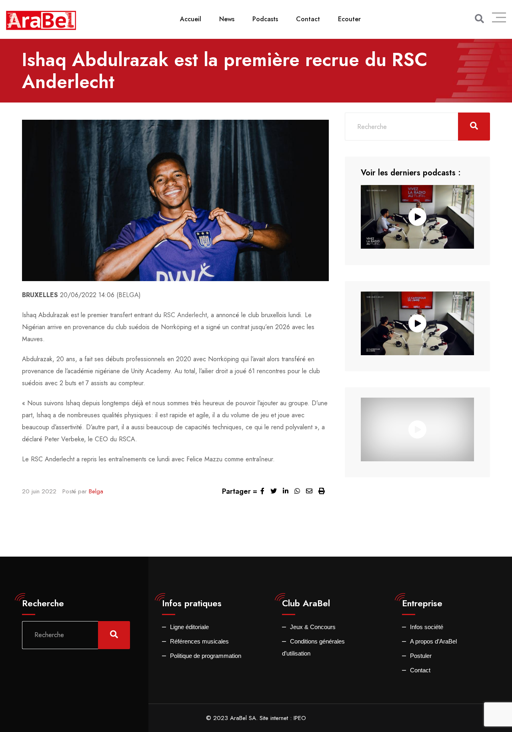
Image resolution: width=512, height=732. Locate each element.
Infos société (426, 626)
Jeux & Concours (313, 626)
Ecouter (349, 19)
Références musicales (199, 641)
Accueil (190, 19)
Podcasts (265, 19)
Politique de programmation (205, 655)
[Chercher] (479, 19)
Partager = (239, 491)
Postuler (421, 655)
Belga (96, 491)
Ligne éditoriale (189, 626)
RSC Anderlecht (185, 315)
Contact (308, 19)
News (226, 19)
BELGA (128, 295)
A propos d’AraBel (433, 641)
